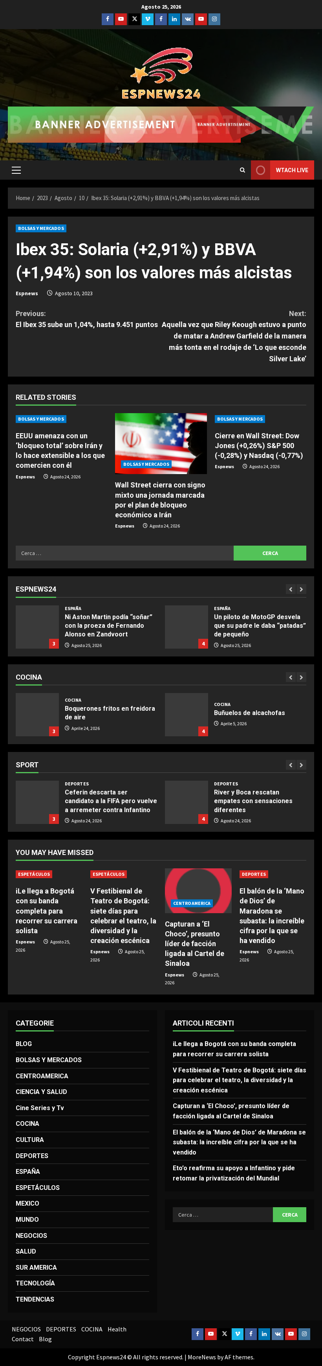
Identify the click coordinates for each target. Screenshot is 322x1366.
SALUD (26, 1251)
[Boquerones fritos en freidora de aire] (37, 714)
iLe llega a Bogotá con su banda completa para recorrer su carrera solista (46, 911)
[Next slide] (301, 589)
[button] (16, 170)
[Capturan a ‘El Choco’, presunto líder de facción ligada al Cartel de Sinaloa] (198, 890)
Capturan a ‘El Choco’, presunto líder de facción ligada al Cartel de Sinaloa (194, 944)
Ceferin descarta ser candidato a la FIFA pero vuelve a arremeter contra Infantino (37, 802)
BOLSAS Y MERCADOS (41, 228)
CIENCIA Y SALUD (41, 1092)
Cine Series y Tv (40, 1108)
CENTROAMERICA (191, 903)
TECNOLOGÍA (35, 1283)
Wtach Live (292, 170)
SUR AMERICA (36, 1267)
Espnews (27, 293)
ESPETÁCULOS (34, 874)
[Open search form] (242, 170)
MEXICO (27, 1203)
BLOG (24, 1044)
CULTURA (30, 1140)
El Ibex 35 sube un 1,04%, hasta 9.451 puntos (87, 319)
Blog (45, 1339)
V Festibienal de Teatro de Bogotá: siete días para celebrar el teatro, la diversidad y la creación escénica (239, 1080)
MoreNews (202, 1357)
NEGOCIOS (31, 1235)
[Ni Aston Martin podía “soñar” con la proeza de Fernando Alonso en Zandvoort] (37, 627)
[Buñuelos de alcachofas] (186, 714)
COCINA (73, 700)
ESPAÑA (73, 608)
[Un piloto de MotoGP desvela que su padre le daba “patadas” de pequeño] (186, 627)
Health (117, 1329)
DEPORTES (77, 783)
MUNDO (27, 1219)
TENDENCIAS (35, 1299)
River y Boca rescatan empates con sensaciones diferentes (186, 802)
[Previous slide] (291, 589)
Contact (23, 1339)
